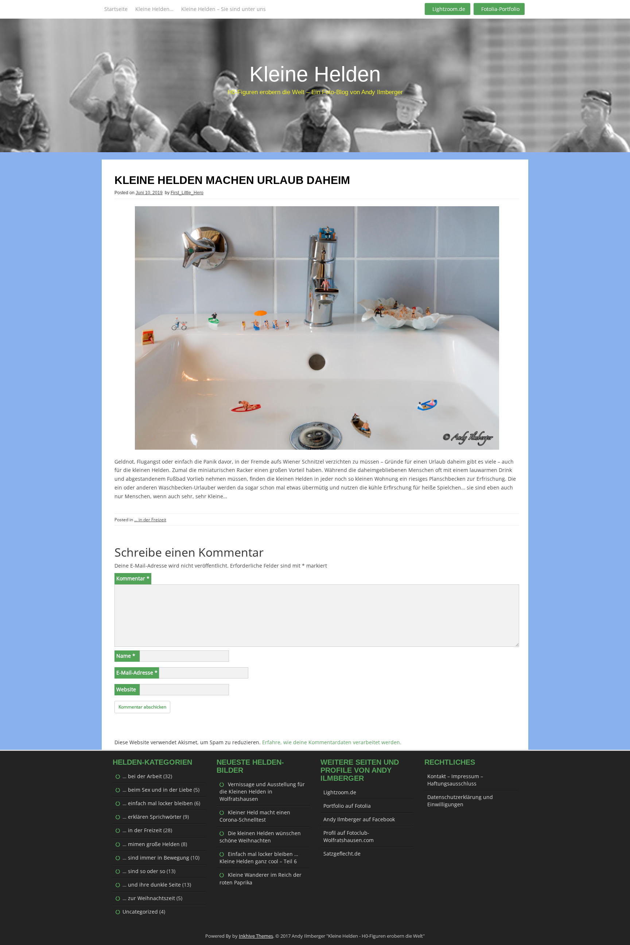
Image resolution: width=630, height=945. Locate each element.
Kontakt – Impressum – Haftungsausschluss (455, 780)
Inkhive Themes (256, 936)
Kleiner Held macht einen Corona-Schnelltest (254, 816)
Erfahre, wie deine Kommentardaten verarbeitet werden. (331, 742)
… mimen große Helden (151, 844)
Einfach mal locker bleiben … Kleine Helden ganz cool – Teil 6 (258, 857)
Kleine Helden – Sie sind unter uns (223, 8)
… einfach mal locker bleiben (157, 803)
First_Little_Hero (187, 192)
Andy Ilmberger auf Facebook (359, 819)
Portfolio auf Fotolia (347, 805)
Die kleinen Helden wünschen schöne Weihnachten (260, 837)
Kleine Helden (315, 74)
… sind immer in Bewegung (155, 857)
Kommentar (132, 578)
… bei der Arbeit (142, 776)
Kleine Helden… (154, 8)
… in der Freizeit (142, 830)
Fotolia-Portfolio (500, 8)
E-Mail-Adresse (137, 672)
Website (126, 689)
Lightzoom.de (448, 8)
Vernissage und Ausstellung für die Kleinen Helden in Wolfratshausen (262, 791)
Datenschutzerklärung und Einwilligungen (460, 801)
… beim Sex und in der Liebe (157, 789)
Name (125, 655)
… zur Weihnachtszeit (148, 898)
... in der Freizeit (150, 519)
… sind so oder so (143, 871)
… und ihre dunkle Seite (151, 884)
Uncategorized (140, 911)
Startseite (116, 8)
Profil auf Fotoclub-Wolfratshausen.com (348, 836)
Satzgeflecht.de (342, 853)
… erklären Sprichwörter (152, 816)
